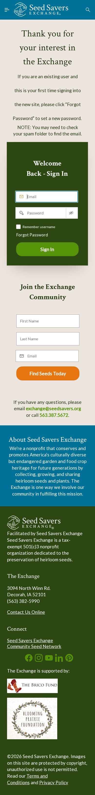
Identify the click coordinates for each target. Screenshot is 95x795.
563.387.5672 (53, 415)
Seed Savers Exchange (30, 640)
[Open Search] (88, 9)
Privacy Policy (53, 782)
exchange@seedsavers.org (53, 408)
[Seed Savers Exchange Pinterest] (69, 660)
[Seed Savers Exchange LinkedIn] (59, 660)
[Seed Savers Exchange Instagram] (39, 660)
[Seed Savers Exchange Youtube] (49, 660)
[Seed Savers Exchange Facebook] (29, 660)
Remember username (38, 227)
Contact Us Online (26, 612)
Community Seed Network (34, 646)
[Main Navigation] (7, 9)
